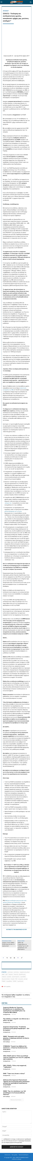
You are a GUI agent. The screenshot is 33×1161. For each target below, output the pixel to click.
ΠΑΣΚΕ (3, 981)
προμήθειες (9, 981)
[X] (6, 957)
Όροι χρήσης (14, 1154)
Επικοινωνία (7, 1154)
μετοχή (25, 979)
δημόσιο (11, 974)
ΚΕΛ (16, 979)
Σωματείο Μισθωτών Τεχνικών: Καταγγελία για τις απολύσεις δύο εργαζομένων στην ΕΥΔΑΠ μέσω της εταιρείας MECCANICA (14, 1010)
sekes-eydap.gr (6, 1041)
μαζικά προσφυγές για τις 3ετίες (13, 511)
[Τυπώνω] (14, 957)
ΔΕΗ (7, 974)
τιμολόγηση (20, 981)
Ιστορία (12, 979)
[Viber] (18, 957)
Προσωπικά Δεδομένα (23, 1154)
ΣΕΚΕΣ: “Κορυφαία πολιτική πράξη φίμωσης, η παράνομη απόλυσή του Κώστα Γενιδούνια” (16, 1038)
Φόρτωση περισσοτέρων (15, 1099)
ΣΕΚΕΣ (14, 981)
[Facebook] (3, 957)
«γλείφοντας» (8, 503)
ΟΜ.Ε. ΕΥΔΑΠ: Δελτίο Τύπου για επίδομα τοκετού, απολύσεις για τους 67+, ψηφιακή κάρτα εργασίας (16, 1057)
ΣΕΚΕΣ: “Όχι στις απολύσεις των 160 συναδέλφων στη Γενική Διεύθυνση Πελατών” (14, 1092)
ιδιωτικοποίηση (6, 979)
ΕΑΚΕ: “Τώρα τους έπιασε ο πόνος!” (14, 1073)
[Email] (10, 957)
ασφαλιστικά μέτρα (24, 972)
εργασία (9, 976)
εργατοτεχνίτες (15, 976)
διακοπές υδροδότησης (20, 974)
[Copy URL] (21, 957)
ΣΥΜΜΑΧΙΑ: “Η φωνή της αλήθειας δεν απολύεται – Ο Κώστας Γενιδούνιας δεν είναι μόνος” (15, 1047)
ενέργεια (4, 976)
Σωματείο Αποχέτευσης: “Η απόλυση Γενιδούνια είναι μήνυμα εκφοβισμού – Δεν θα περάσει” (16, 1028)
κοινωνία (20, 979)
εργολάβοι (23, 976)
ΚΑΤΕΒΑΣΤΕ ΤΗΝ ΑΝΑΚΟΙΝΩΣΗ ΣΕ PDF (16, 929)
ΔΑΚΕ (3, 974)
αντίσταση (10, 972)
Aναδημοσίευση (6, 1014)
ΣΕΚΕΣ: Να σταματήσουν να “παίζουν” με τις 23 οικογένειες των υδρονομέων (23, 946)
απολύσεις (16, 972)
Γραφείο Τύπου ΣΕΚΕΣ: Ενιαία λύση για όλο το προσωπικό (8, 944)
